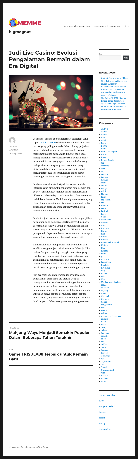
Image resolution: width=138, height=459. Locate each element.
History (104, 245)
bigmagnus (20, 31)
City (102, 171)
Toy (102, 364)
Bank (103, 143)
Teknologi (105, 356)
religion (104, 319)
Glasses (104, 222)
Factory (104, 205)
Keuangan (105, 268)
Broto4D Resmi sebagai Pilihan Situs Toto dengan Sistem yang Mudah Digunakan (114, 81)
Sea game (105, 333)
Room (103, 322)
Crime (103, 183)
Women (104, 378)
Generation (106, 220)
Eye (102, 203)
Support (104, 353)
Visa (103, 373)
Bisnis (104, 154)
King (103, 271)
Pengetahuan (107, 305)
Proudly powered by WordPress (34, 447)
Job (102, 256)
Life (102, 276)
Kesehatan (105, 265)
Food (103, 214)
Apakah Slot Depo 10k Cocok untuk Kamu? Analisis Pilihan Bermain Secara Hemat (113, 107)
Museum (105, 288)
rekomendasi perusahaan (107, 26)
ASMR (103, 140)
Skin (103, 342)
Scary (103, 327)
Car (102, 163)
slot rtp (102, 423)
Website (104, 376)
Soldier (104, 344)
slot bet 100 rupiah (107, 395)
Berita (103, 149)
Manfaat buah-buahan (111, 282)
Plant (103, 307)
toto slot (102, 412)
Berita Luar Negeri (109, 151)
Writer (104, 381)
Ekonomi (105, 194)
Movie (103, 285)
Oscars (104, 302)
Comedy (104, 174)
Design (104, 188)
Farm (103, 208)
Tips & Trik (106, 361)
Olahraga (105, 299)
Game (103, 217)
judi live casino (48, 142)
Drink (103, 191)
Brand (103, 157)
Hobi (103, 248)
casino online (105, 429)
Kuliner (104, 273)
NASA (103, 293)
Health (104, 237)
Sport (103, 347)
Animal (104, 132)
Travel (104, 367)
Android (104, 129)
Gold (103, 225)
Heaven (104, 239)
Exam (103, 197)
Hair (103, 234)
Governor (105, 228)
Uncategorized (15, 154)
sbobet (102, 418)
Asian (103, 137)
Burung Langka (107, 160)
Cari (100, 54)
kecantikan (106, 262)
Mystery (104, 290)
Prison (104, 313)
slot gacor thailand (107, 406)
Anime (104, 134)
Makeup (104, 279)
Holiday (104, 251)
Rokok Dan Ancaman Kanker (113, 87)
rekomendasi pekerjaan (77, 26)
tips (127, 26)
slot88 (101, 401)
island (103, 254)
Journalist (105, 259)
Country (104, 180)
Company (105, 177)
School (104, 330)
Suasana (104, 350)
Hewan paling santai (110, 242)
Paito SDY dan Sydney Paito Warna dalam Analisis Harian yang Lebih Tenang (113, 92)
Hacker (104, 231)
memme (13, 146)
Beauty (104, 146)
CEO (103, 168)
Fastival (104, 211)
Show (103, 339)
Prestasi (104, 310)
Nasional (105, 296)
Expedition (106, 200)
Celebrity (105, 166)
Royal (103, 325)
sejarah (104, 336)
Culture (104, 186)
